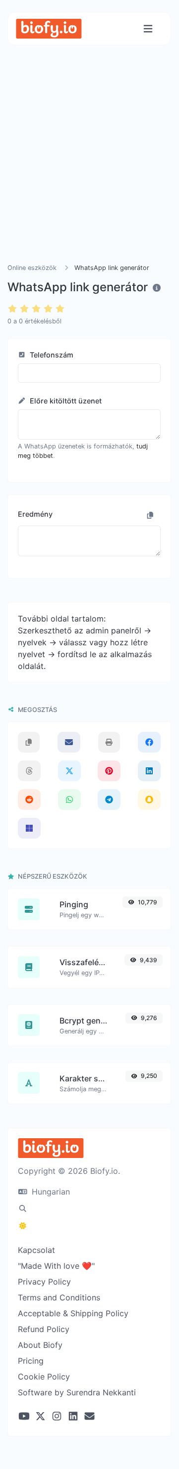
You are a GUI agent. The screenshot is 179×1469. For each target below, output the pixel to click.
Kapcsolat (36, 1250)
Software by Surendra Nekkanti (77, 1392)
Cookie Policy (44, 1376)
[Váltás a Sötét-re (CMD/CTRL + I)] (23, 1225)
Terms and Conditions (59, 1297)
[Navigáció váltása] (148, 29)
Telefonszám (50, 355)
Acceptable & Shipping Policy (73, 1313)
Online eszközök (32, 267)
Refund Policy (43, 1329)
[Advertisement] (89, 166)
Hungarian (49, 1192)
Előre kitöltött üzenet (65, 401)
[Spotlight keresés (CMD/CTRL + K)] (23, 1208)
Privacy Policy (44, 1282)
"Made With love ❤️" (56, 1266)
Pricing (31, 1361)
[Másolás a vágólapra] (150, 515)
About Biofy (40, 1345)
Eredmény (35, 514)
